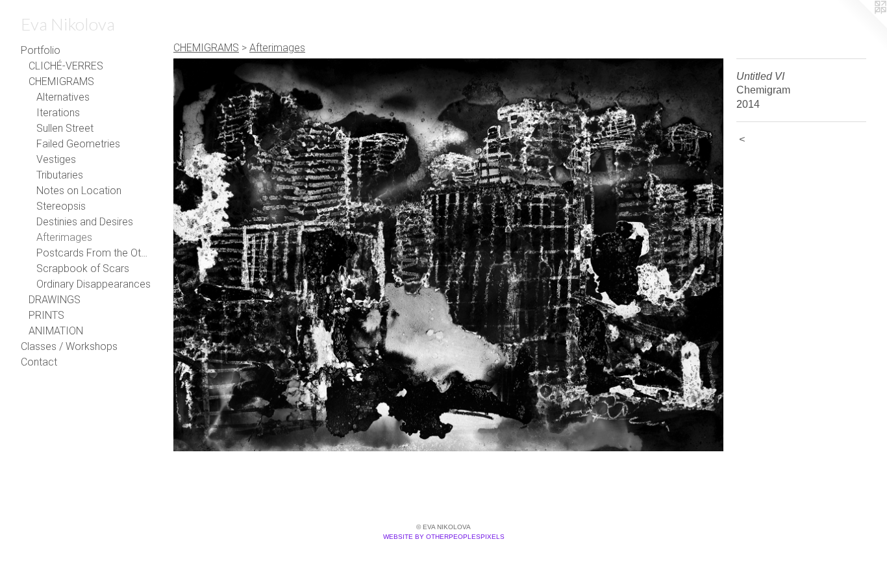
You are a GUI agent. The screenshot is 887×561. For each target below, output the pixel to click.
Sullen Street (65, 128)
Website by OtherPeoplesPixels (444, 536)
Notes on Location (78, 190)
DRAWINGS (55, 299)
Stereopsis (61, 206)
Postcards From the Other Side (93, 253)
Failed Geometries (78, 144)
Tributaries (59, 175)
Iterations (58, 112)
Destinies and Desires (84, 222)
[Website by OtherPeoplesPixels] (861, 26)
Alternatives (63, 97)
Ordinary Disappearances (93, 284)
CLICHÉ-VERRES (66, 66)
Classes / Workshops (69, 346)
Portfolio (40, 50)
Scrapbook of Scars (82, 268)
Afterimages (64, 237)
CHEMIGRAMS (61, 81)
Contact (39, 362)
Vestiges (56, 159)
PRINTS (46, 315)
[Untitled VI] (448, 254)
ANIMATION (56, 331)
